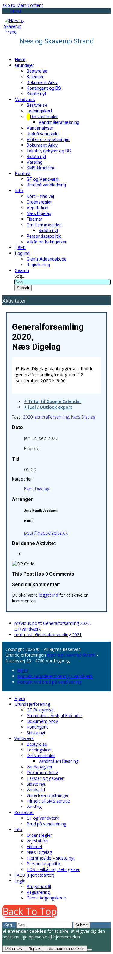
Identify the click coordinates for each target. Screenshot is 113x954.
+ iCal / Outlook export (48, 407)
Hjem (22, 670)
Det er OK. (14, 948)
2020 (28, 417)
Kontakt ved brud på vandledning (49, 682)
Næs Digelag (83, 417)
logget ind (48, 595)
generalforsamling (52, 417)
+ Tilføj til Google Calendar (52, 401)
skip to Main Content (22, 5)
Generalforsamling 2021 (48, 634)
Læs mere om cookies (65, 948)
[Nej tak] (89, 950)
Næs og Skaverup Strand (71, 655)
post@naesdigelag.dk (46, 533)
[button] (11, 11)
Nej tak (34, 948)
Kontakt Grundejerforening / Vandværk (55, 676)
